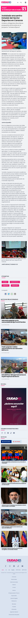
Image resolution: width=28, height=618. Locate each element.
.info (3, 570)
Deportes (5, 285)
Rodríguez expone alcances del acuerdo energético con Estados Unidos (12, 549)
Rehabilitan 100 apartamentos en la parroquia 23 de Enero (14, 375)
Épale (13, 570)
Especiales (14, 595)
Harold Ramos (14, 282)
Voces (14, 587)
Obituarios (14, 601)
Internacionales (14, 582)
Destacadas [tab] (7, 441)
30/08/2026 (6, 325)
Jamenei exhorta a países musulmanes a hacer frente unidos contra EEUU (14, 505)
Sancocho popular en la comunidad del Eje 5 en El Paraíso (14, 321)
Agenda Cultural (14, 612)
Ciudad (14, 606)
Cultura (14, 584)
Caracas (14, 576)
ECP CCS (24, 570)
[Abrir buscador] (21, 2)
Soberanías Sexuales (14, 614)
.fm (9, 570)
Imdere (5, 282)
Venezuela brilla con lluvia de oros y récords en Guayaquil (14, 462)
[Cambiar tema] (17, 2)
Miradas (14, 604)
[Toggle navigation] (25, 2)
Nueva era (15, 285)
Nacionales (14, 579)
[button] (14, 406)
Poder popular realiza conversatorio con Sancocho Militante (12, 348)
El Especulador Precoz (14, 593)
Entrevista (14, 609)
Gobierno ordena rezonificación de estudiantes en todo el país (14, 484)
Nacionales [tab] (17, 441)
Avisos (14, 590)
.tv (6, 570)
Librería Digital (14, 598)
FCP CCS (18, 570)
